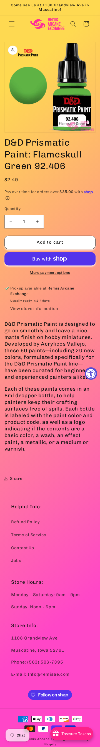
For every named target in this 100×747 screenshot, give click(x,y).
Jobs (16, 560)
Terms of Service (28, 534)
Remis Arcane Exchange (46, 739)
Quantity (12, 208)
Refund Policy (25, 521)
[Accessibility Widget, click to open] (91, 373)
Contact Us (22, 547)
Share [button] (16, 478)
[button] (11, 23)
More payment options (50, 272)
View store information (34, 308)
